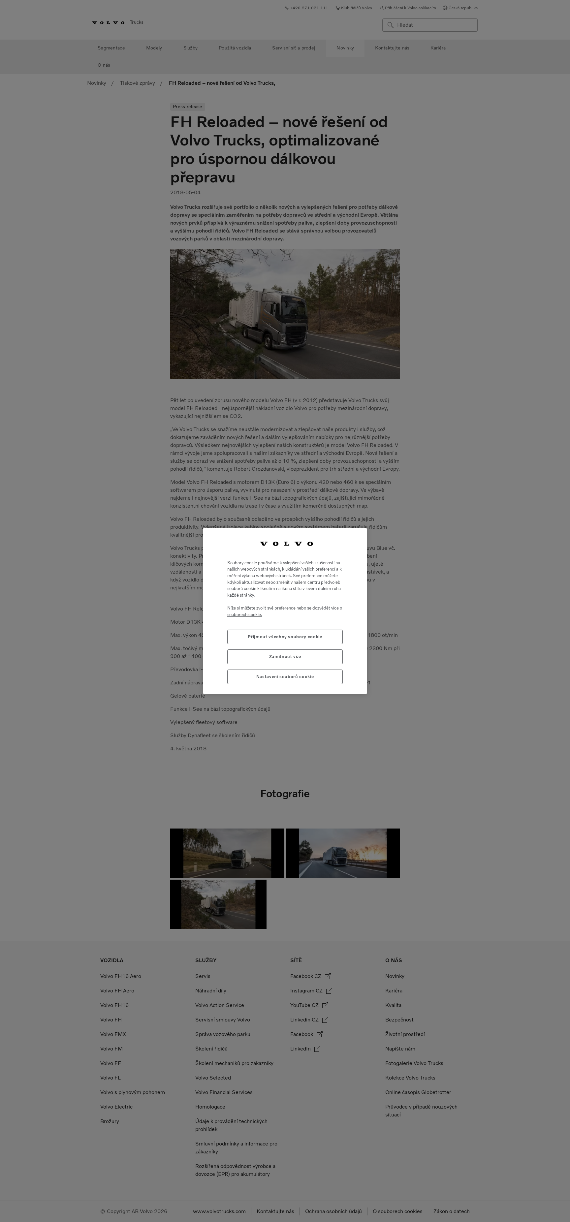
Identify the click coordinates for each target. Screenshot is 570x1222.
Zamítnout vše (285, 656)
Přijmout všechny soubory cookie (285, 636)
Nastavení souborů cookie (285, 676)
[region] (285, 611)
